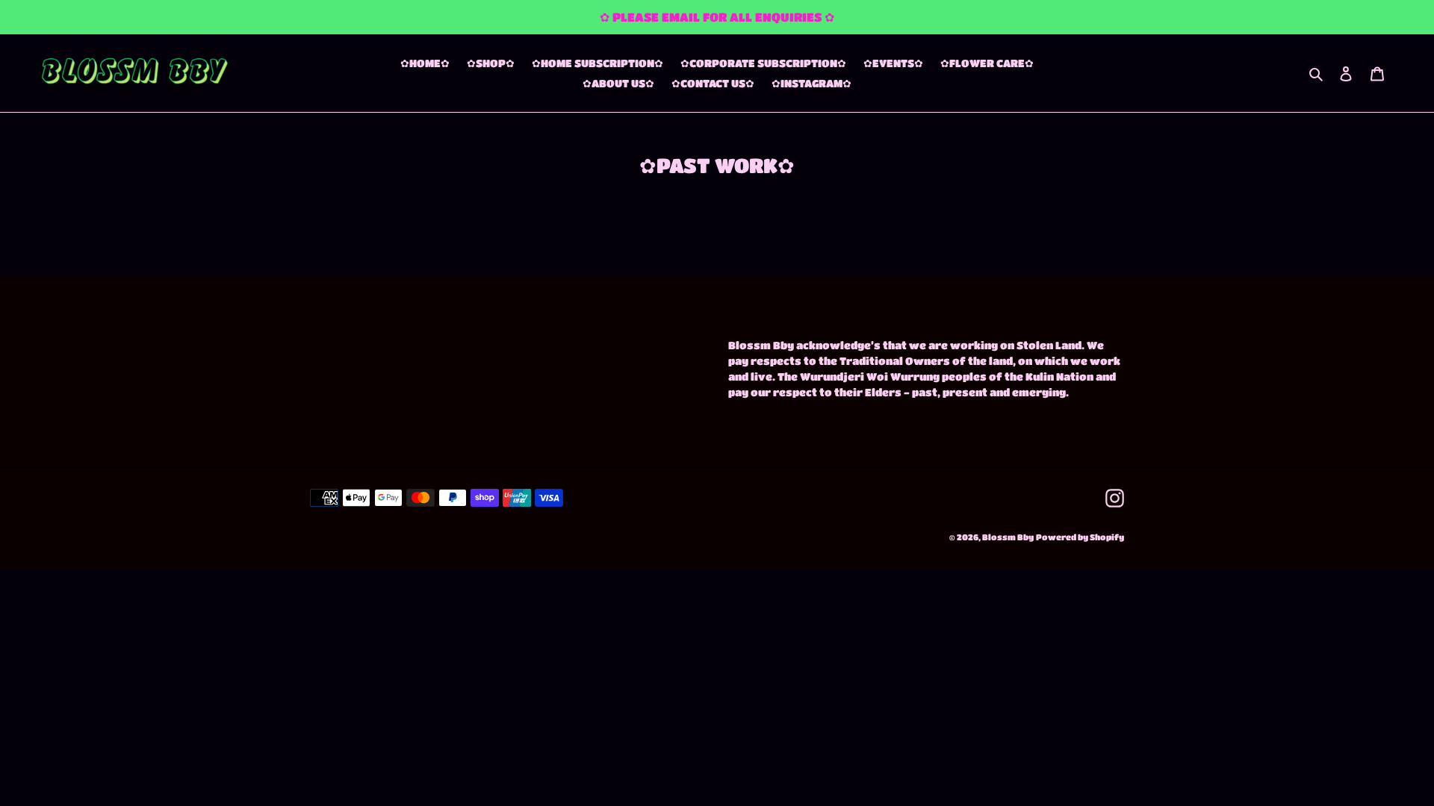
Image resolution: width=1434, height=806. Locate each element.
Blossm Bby (1008, 537)
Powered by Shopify (1080, 537)
